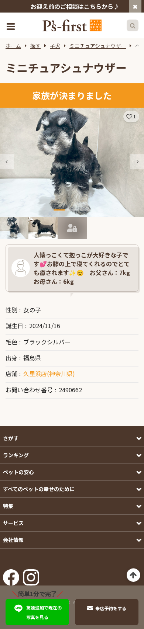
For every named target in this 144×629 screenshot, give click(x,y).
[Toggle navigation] (11, 25)
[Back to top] (133, 575)
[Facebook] (11, 574)
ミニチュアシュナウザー (97, 45)
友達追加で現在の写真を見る (44, 612)
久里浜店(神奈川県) (49, 373)
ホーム (13, 45)
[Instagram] (31, 574)
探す (35, 45)
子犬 (55, 45)
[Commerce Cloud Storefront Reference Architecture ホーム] (72, 25)
